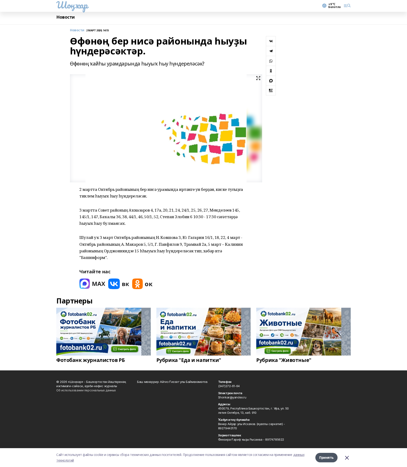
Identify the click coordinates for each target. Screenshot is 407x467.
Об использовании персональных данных (86, 390)
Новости (65, 17)
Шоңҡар (71, 5)
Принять (326, 457)
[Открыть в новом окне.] (92, 284)
